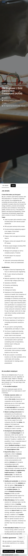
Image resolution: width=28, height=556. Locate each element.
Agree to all (20, 551)
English (4, 83)
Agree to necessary (9, 551)
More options (6, 546)
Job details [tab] (5, 185)
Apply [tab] (13, 185)
